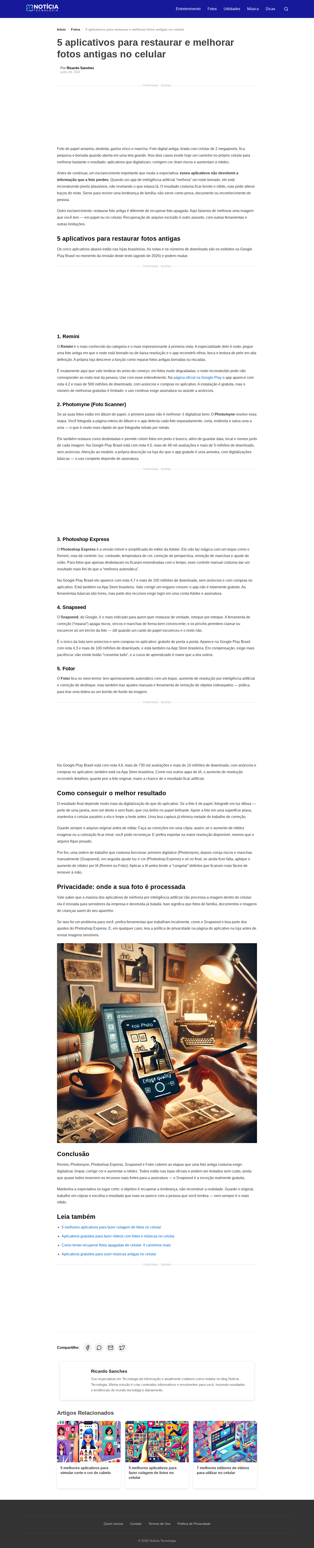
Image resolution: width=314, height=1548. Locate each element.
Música (253, 9)
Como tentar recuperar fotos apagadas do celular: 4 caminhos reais (116, 1245)
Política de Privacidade (194, 1523)
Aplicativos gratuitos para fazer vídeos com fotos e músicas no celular (118, 1236)
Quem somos (113, 1523)
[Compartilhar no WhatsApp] (99, 1347)
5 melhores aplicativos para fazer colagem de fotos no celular (111, 1227)
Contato (136, 1523)
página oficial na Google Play (198, 377)
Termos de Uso (159, 1523)
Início (61, 29)
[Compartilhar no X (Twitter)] (122, 1347)
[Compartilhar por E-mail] (110, 1347)
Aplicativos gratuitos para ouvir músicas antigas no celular (109, 1254)
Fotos (212, 9)
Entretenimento (188, 9)
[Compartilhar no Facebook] (87, 1347)
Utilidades (232, 9)
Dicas (270, 9)
